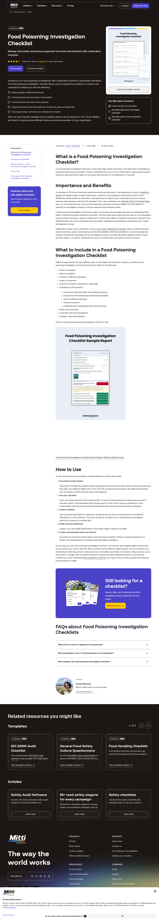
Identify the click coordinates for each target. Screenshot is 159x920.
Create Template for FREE (79, 482)
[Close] (119, 432)
